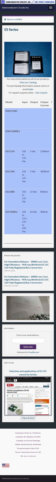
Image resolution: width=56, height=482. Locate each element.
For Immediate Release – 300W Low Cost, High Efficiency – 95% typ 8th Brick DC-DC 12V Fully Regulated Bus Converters (26, 264)
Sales (30, 89)
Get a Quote (41, 92)
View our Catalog (28, 82)
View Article (28, 417)
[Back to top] (49, 475)
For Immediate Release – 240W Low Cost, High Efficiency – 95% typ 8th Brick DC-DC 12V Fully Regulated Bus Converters (26, 279)
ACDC (19, 19)
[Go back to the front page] (28, 2)
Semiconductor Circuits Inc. (15, 7)
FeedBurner (34, 352)
